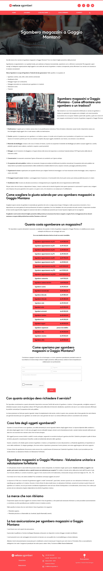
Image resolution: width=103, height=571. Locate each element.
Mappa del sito (22, 565)
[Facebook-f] (83, 5)
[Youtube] (92, 5)
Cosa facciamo (43, 12)
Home (14, 12)
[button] (90, 13)
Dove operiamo (63, 12)
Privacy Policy (22, 560)
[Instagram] (88, 5)
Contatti (79, 12)
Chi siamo (27, 12)
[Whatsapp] (79, 5)
